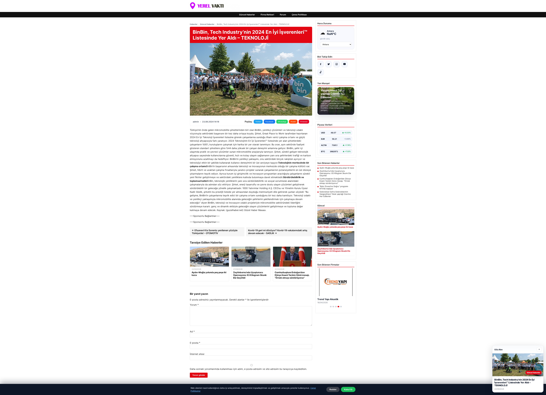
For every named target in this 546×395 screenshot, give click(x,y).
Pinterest (303, 122)
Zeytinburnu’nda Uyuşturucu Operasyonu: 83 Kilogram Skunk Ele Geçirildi (335, 173)
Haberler (193, 24)
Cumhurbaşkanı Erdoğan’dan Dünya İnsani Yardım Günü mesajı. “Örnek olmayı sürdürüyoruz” (335, 181)
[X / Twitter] (328, 64)
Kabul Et (348, 389)
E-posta (195, 342)
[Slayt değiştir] (331, 306)
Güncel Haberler (247, 14)
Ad (192, 331)
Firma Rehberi (267, 14)
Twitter (258, 122)
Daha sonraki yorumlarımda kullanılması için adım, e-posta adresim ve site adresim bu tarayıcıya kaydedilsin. (248, 369)
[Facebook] (320, 64)
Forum (283, 14)
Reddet (332, 389)
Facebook (269, 122)
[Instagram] (336, 64)
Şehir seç (325, 39)
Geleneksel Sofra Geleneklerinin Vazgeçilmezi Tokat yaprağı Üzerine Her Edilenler (335, 194)
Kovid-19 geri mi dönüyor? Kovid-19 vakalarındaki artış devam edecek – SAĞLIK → (277, 232)
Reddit (293, 122)
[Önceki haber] (343, 91)
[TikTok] (320, 72)
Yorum (194, 304)
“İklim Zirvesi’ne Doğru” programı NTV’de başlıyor (333, 187)
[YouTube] (344, 64)
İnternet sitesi (197, 354)
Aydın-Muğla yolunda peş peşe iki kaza (336, 168)
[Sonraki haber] (349, 91)
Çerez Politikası (299, 14)
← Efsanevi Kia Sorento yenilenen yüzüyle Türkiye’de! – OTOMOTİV (214, 232)
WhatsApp (282, 122)
